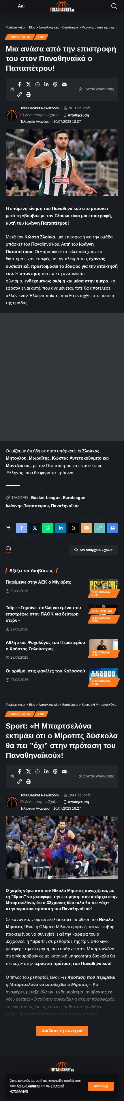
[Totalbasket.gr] (62, 6)
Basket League (46, 497)
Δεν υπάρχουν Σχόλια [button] (96, 550)
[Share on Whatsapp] (37, 84)
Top (41, 37)
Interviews (102, 611)
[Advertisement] (62, 377)
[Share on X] (29, 84)
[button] (101, 1086)
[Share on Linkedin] (46, 84)
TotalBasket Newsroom (39, 108)
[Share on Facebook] (20, 84)
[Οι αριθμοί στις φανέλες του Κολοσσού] (103, 676)
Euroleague (20, 37)
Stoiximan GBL (101, 593)
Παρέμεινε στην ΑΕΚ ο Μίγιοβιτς (38, 582)
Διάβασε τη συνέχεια (62, 1031)
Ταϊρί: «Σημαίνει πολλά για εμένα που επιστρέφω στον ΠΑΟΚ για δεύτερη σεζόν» (43, 614)
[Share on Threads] (55, 84)
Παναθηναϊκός (65, 505)
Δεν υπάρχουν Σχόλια (42, 115)
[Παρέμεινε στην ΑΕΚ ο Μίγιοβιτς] (103, 587)
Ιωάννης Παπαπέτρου (27, 505)
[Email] (64, 84)
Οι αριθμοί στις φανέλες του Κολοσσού (45, 670)
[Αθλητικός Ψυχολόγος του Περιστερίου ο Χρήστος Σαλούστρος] (103, 648)
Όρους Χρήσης (28, 1085)
